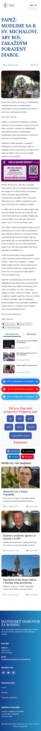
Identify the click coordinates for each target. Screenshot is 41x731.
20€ (30, 418)
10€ (20, 418)
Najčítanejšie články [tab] (12, 334)
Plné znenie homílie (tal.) (11, 314)
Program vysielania (9, 697)
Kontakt (4, 692)
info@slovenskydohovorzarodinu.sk (15, 659)
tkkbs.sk (10, 319)
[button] (8, 324)
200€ (31, 427)
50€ (9, 427)
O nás (3, 687)
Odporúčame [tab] (31, 334)
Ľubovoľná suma (20, 435)
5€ (10, 418)
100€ (19, 427)
